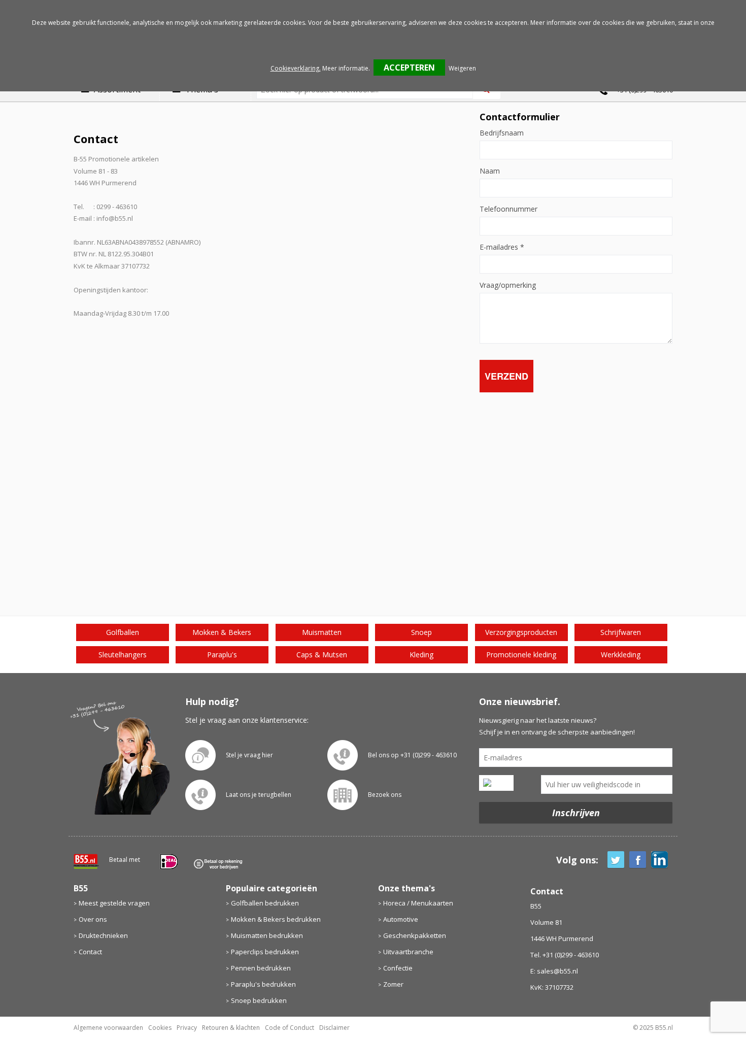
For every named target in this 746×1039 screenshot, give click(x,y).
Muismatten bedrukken (267, 935)
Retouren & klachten (231, 1027)
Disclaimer (334, 1027)
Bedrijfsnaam (502, 133)
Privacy (187, 1027)
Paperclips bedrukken (265, 951)
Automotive (400, 919)
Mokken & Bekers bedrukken (276, 919)
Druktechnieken (103, 935)
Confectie (398, 968)
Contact (90, 951)
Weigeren (462, 68)
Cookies (160, 1027)
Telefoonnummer (508, 209)
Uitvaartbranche (408, 951)
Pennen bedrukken (261, 968)
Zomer (393, 984)
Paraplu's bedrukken (263, 984)
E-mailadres (502, 247)
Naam (490, 171)
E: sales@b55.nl (554, 971)
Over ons (93, 919)
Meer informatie (345, 68)
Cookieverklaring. (295, 68)
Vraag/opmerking (508, 285)
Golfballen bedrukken (265, 903)
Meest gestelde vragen (114, 903)
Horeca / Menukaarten (418, 903)
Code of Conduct (289, 1027)
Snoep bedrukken (259, 1000)
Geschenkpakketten (414, 935)
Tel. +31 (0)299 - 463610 (564, 954)
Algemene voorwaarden (108, 1027)
